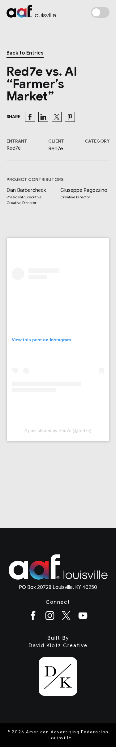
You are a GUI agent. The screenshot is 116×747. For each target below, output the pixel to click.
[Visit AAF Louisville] (58, 580)
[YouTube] (83, 616)
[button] (30, 117)
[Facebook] (33, 616)
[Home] (31, 12)
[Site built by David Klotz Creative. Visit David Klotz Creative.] (58, 677)
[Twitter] (66, 616)
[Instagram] (49, 616)
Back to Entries (25, 53)
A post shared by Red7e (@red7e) (58, 430)
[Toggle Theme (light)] (100, 12)
